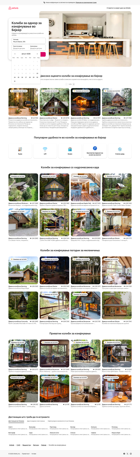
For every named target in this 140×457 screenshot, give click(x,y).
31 (14, 81)
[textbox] (20, 48)
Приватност (26, 454)
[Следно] (73, 84)
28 (30, 77)
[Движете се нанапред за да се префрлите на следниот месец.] (37, 53)
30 (37, 77)
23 (37, 73)
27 (26, 77)
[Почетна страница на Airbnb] (13, 8)
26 (22, 77)
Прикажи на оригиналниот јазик (86, 2)
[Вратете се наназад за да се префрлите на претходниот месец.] (15, 53)
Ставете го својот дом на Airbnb (118, 8)
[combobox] (28, 41)
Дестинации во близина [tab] (16, 421)
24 (14, 77)
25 (18, 77)
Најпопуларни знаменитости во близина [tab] (61, 421)
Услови (34, 454)
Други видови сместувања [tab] (36, 421)
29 (33, 77)
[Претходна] (66, 84)
